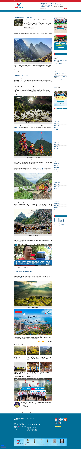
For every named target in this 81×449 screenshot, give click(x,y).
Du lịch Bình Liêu (56, 123)
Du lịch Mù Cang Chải (57, 112)
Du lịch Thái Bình (56, 201)
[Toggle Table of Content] (32, 28)
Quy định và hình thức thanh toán (32, 419)
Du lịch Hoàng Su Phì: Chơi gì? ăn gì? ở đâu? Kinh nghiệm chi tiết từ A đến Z (20, 357)
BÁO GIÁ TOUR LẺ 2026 (43, 3)
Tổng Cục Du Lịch (30, 428)
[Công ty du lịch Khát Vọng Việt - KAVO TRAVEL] (18, 5)
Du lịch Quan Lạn (56, 127)
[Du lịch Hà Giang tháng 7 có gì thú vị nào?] (18, 22)
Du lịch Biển (56, 180)
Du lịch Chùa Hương (57, 182)
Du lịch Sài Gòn (56, 167)
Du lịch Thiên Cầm (57, 140)
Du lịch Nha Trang (56, 150)
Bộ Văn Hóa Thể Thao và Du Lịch (32, 427)
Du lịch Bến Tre (56, 209)
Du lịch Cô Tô (56, 129)
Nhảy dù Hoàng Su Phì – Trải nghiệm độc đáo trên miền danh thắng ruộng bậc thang (45, 357)
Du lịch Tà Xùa (56, 211)
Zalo (2, 445)
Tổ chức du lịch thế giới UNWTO (32, 429)
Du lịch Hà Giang (56, 110)
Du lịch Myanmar (56, 188)
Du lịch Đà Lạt (56, 152)
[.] (14, 11)
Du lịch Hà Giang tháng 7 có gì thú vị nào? (23, 17)
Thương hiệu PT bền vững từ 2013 (45, 6)
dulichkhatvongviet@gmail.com (20, 434)
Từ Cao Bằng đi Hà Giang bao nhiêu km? (21, 75)
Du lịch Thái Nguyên (57, 203)
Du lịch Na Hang (56, 121)
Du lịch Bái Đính (56, 192)
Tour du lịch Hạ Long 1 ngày (58, 218)
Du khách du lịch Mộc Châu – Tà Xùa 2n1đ (60, 76)
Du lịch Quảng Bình (57, 146)
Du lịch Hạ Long (56, 125)
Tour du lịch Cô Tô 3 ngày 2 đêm (59, 221)
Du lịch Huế (56, 171)
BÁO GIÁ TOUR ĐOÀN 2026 (52, 3)
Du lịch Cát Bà (56, 131)
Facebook (3, 447)
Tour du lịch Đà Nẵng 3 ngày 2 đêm (59, 225)
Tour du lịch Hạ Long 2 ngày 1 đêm (59, 219)
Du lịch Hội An (56, 207)
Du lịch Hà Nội (56, 161)
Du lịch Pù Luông (56, 169)
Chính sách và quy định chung (31, 418)
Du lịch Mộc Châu (56, 119)
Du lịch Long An (56, 205)
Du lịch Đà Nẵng (56, 148)
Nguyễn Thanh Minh (24, 407)
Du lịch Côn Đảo (56, 186)
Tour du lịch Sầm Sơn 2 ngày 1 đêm (59, 223)
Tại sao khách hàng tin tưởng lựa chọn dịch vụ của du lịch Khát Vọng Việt (50, 4)
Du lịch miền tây (56, 165)
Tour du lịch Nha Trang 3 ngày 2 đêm (59, 226)
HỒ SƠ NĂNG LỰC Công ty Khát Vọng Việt (46, 5)
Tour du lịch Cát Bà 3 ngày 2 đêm (59, 220)
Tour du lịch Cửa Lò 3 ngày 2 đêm (59, 224)
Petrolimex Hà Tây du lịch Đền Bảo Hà (59, 73)
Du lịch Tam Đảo (56, 159)
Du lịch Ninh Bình (56, 199)
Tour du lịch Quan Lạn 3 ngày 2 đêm (59, 222)
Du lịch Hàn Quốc (56, 184)
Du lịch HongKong (56, 190)
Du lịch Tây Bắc (56, 163)
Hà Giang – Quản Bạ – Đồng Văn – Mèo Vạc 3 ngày (23, 271)
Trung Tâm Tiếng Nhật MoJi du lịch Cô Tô (60, 63)
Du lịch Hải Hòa (56, 144)
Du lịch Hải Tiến (56, 142)
